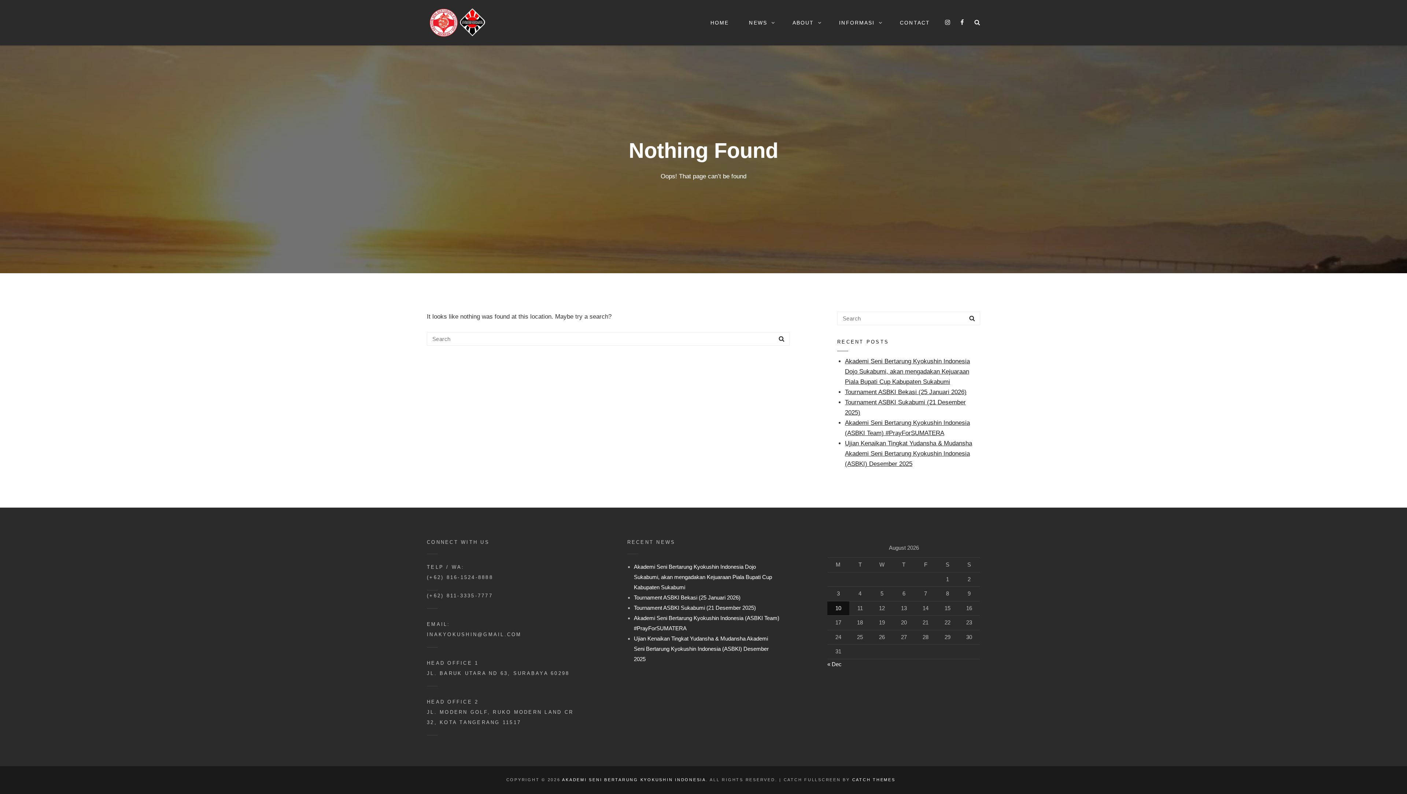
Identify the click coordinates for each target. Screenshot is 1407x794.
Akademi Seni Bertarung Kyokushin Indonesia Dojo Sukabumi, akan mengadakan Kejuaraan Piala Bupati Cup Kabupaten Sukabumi (907, 371)
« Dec (834, 664)
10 (838, 608)
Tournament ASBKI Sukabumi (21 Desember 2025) (695, 608)
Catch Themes (873, 780)
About (803, 23)
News (758, 23)
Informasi (857, 23)
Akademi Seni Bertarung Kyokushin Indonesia (634, 780)
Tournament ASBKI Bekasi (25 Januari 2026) (906, 392)
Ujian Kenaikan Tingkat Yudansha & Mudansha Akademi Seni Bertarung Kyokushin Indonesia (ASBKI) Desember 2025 (908, 453)
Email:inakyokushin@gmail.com (474, 629)
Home (719, 23)
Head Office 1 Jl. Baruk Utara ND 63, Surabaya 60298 (498, 668)
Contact (915, 23)
